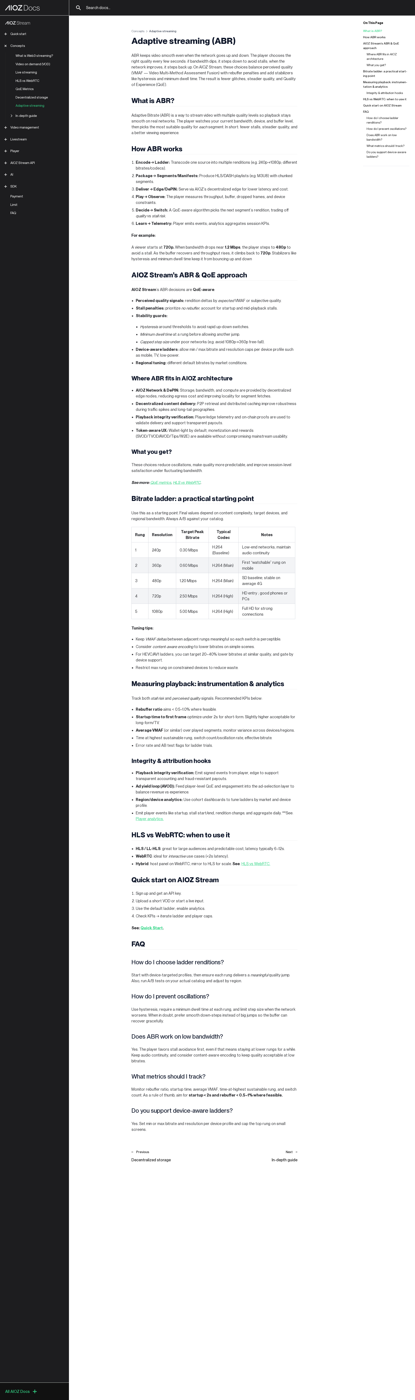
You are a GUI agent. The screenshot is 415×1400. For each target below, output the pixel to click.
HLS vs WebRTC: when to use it (385, 99)
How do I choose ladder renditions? (382, 120)
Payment (16, 196)
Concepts (17, 46)
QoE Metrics (25, 89)
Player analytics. (150, 819)
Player (14, 151)
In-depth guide (26, 116)
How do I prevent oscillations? (386, 128)
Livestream (18, 139)
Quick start (18, 34)
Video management (24, 127)
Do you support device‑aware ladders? (386, 154)
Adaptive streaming (30, 106)
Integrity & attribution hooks (385, 93)
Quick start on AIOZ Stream (382, 105)
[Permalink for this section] (178, 100)
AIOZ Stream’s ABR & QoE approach (381, 46)
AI (11, 174)
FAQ (13, 213)
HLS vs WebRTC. (255, 863)
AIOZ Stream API (22, 163)
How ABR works (374, 37)
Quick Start (151, 928)
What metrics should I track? (385, 146)
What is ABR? (372, 31)
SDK (13, 186)
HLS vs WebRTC (27, 81)
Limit (14, 205)
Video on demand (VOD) (33, 64)
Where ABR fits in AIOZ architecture (382, 56)
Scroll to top (370, 176)
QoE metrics (160, 482)
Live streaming (26, 72)
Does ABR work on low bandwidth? (382, 137)
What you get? (376, 65)
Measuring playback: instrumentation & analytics (385, 84)
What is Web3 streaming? (34, 56)
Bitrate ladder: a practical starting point (385, 74)
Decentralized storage (32, 97)
